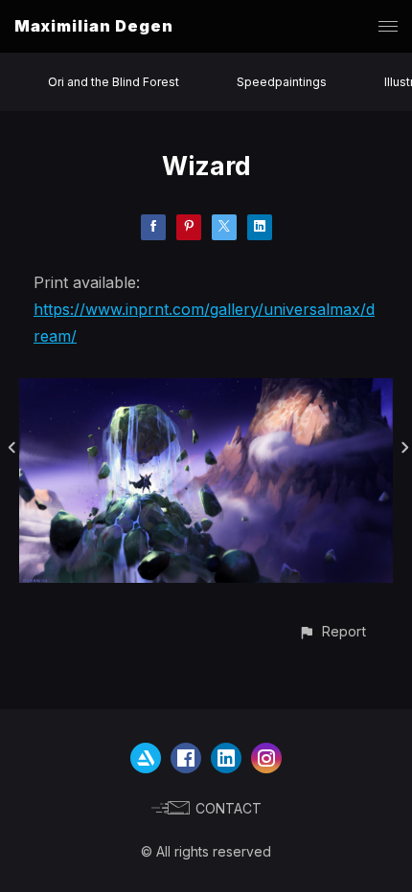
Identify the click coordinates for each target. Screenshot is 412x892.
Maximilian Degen (93, 25)
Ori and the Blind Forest (113, 82)
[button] (332, 631)
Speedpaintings (282, 82)
